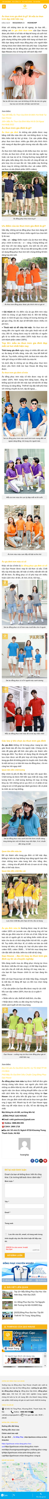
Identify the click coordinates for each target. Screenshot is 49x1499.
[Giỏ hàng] (45, 7)
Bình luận (9, 1181)
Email (7, 1212)
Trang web (9, 1223)
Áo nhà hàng (27, 2)
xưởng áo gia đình (39, 1388)
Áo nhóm (36, 2)
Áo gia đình (6, 2)
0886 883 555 (25, 1412)
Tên (7, 1202)
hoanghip (32, 23)
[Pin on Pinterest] (45, 1161)
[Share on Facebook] (32, 1161)
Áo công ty (16, 2)
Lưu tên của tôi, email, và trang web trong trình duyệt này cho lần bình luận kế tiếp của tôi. (23, 1237)
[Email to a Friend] (41, 1161)
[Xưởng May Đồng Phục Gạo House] (24, 7)
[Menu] (4, 7)
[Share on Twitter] (37, 1161)
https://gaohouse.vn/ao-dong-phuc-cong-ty (22, 1456)
